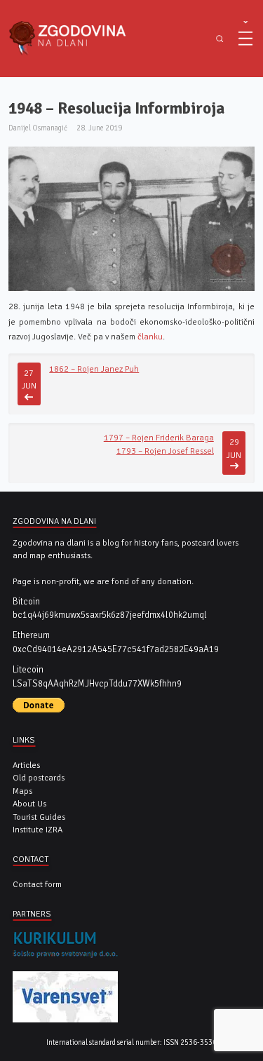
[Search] (219, 39)
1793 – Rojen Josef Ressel (165, 451)
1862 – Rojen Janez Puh (94, 368)
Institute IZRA (37, 829)
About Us (29, 803)
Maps (22, 791)
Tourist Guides (39, 817)
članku (149, 336)
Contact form (37, 884)
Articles (26, 765)
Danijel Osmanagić (37, 128)
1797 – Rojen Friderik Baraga (159, 437)
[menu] (245, 38)
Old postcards (39, 777)
